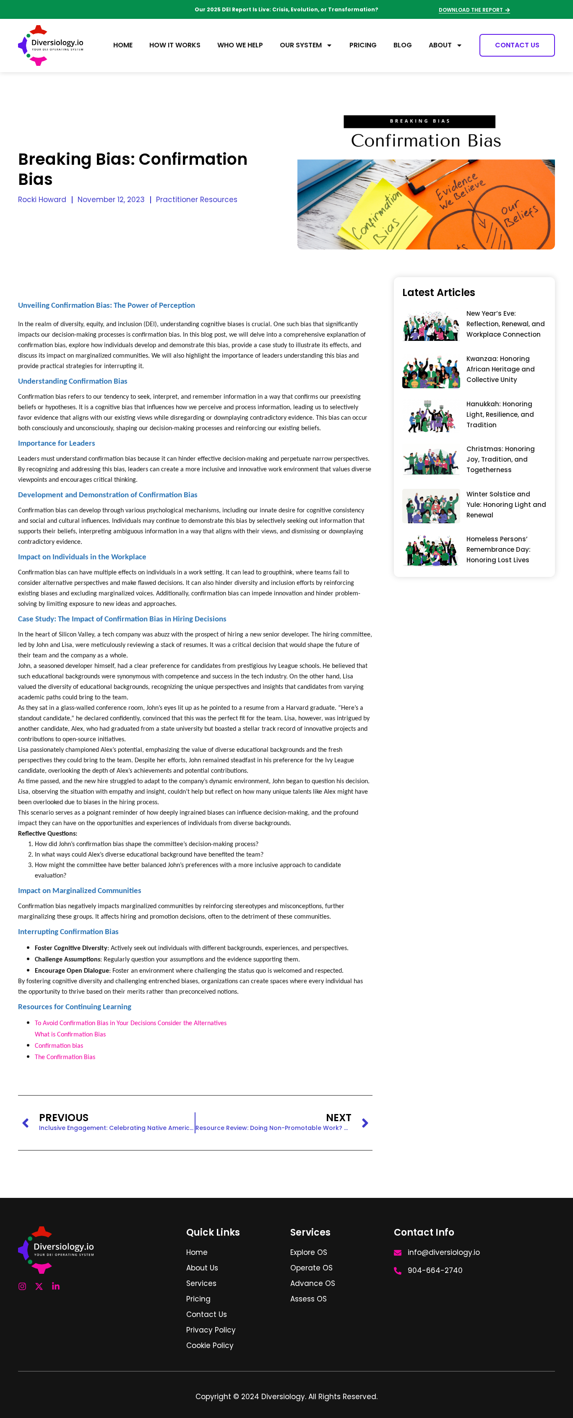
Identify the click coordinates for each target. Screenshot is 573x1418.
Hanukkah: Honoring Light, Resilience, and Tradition (500, 414)
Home (123, 45)
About (440, 45)
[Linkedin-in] (56, 1286)
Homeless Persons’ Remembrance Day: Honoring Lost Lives (498, 549)
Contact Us (517, 45)
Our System (301, 45)
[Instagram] (22, 1286)
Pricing (363, 45)
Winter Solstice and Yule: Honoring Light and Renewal (506, 504)
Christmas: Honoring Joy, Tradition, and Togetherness (500, 459)
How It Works (175, 45)
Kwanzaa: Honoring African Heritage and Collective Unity (500, 369)
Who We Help (240, 45)
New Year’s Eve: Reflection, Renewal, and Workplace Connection (505, 324)
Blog (402, 45)
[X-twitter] (39, 1286)
